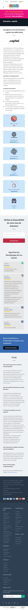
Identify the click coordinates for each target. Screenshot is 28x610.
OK (23, 596)
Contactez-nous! (11, 348)
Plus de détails (17, 16)
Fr (7, 1)
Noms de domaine (12, 472)
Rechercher (14, 241)
